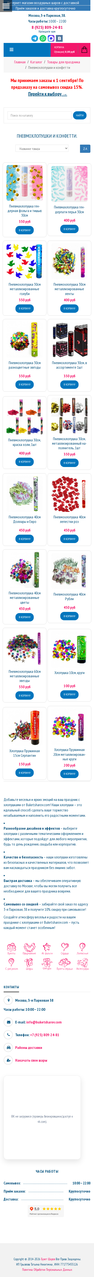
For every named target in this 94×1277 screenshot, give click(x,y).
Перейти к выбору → (47, 94)
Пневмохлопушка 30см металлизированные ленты (70, 289)
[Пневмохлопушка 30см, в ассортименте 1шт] (69, 340)
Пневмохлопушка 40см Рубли (70, 596)
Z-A (85, 149)
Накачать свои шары (31, 1060)
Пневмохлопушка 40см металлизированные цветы (25, 597)
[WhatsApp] (43, 38)
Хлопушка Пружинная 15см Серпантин (24, 753)
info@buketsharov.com (44, 1022)
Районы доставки (28, 1047)
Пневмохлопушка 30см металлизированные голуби (25, 289)
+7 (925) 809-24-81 (44, 1034)
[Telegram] (34, 38)
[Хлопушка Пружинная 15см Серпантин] (25, 728)
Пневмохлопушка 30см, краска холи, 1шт (24, 442)
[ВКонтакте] (59, 38)
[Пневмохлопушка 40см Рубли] (69, 571)
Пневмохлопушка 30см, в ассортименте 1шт (69, 365)
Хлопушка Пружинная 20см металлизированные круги (69, 754)
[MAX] (51, 38)
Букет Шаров (48, 1259)
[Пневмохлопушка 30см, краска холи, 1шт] (25, 417)
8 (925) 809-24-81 (47, 27)
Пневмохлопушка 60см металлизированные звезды (25, 676)
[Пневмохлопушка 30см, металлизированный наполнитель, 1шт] (69, 416)
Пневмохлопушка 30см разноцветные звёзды (25, 365)
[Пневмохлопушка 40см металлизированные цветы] (25, 570)
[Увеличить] (16, 195)
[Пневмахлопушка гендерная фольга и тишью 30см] (25, 183)
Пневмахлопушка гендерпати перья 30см (69, 209)
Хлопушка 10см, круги (69, 672)
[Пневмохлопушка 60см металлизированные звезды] (25, 648)
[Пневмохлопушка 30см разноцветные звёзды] (25, 340)
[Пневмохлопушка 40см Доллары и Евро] (25, 494)
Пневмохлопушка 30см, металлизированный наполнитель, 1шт (69, 443)
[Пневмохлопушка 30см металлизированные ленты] (69, 261)
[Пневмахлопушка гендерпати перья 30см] (69, 184)
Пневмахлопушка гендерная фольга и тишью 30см (24, 211)
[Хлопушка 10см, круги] (69, 650)
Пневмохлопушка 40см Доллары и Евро (25, 519)
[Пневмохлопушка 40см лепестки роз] (69, 494)
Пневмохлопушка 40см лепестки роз (70, 519)
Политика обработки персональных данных (47, 1270)
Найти (80, 115)
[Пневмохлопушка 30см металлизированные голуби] (25, 261)
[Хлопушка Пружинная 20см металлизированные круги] (69, 727)
